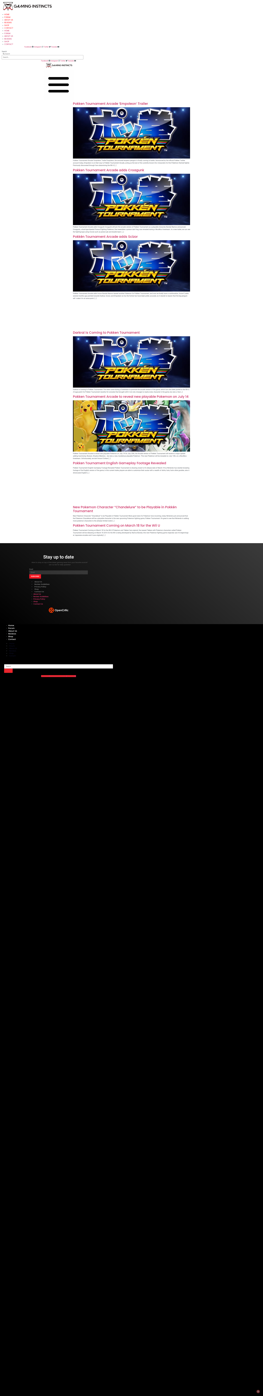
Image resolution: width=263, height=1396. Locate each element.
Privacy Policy (40, 587)
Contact (8, 28)
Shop (6, 25)
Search (4, 51)
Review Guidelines (42, 584)
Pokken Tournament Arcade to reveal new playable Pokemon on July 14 (131, 396)
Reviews (8, 22)
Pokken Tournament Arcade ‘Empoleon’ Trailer (110, 103)
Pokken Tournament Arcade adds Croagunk (108, 170)
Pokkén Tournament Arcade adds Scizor (105, 236)
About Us (8, 20)
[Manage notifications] (258, 1391)
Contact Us (39, 591)
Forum (7, 17)
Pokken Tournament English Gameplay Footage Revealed (119, 463)
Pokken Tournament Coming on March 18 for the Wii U (116, 525)
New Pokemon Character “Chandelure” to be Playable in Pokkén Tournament (125, 509)
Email (31, 569)
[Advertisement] (131, 315)
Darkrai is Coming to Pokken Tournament (106, 332)
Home (6, 14)
